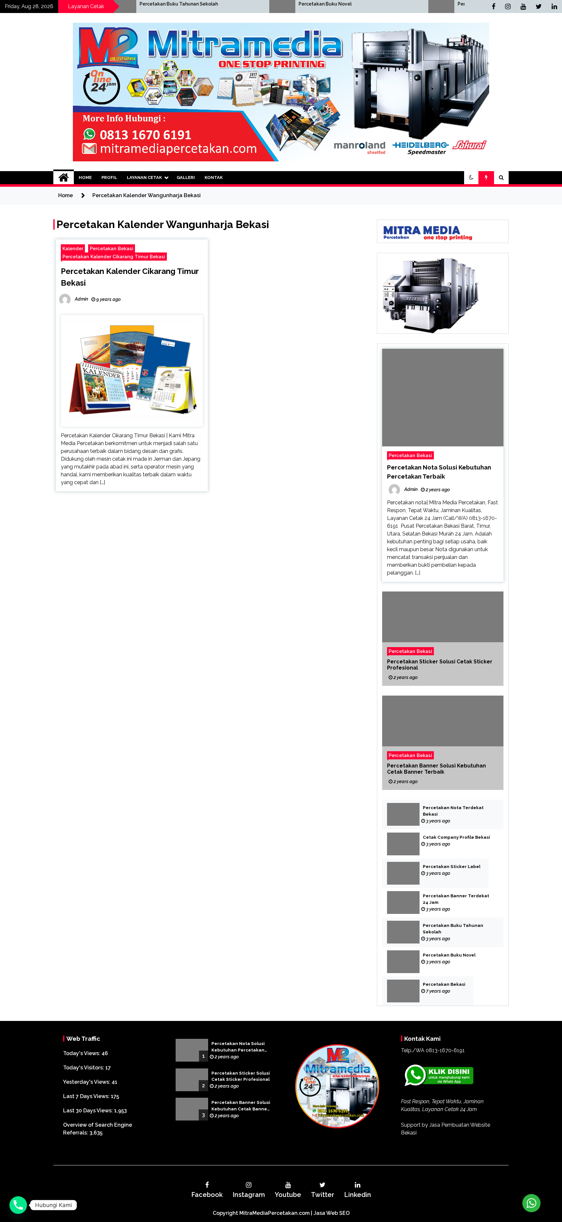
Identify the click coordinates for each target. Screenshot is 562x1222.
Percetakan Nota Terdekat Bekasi (453, 811)
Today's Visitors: (84, 1068)
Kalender (72, 248)
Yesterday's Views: (87, 1082)
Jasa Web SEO (332, 1213)
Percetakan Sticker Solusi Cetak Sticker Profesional (439, 665)
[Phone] (18, 1205)
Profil (109, 177)
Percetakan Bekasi (392, 4)
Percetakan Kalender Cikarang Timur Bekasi (113, 256)
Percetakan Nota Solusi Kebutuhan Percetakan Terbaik (238, 1047)
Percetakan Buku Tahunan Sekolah (453, 928)
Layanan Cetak (144, 177)
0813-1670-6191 (445, 1050)
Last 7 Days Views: (87, 1096)
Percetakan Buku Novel (238, 4)
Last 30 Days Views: (88, 1110)
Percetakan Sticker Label (451, 866)
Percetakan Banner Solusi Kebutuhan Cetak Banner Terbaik (436, 769)
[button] (471, 177)
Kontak (214, 177)
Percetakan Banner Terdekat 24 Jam (456, 899)
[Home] (63, 177)
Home (85, 177)
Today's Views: (82, 1053)
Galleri (186, 177)
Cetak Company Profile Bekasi (456, 837)
